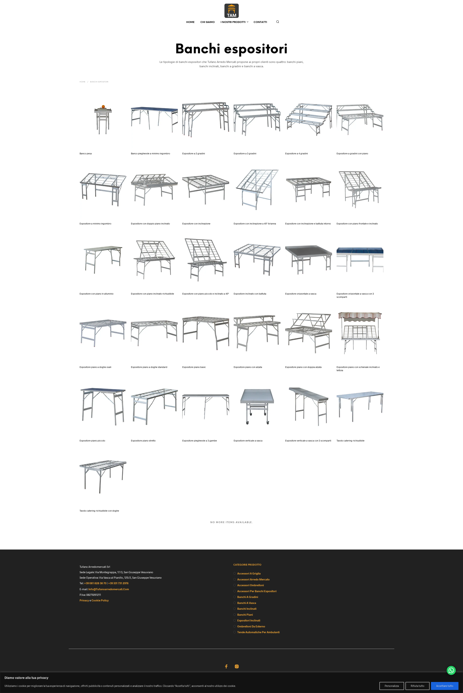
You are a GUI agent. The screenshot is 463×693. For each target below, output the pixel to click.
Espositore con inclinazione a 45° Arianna (255, 223)
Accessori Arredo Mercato (253, 579)
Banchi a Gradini (247, 596)
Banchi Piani (245, 614)
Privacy (84, 600)
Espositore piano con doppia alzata (303, 367)
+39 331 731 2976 (118, 583)
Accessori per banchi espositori (257, 591)
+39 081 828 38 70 (95, 583)
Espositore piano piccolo (92, 440)
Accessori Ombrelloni (250, 585)
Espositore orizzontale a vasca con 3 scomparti (355, 295)
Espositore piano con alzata (248, 367)
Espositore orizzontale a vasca (300, 293)
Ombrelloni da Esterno (251, 626)
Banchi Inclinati (246, 608)
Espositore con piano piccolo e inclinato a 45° (205, 293)
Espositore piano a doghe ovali (95, 367)
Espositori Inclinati (248, 620)
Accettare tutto (444, 685)
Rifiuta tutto (417, 685)
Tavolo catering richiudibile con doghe (99, 510)
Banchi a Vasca (246, 602)
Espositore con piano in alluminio (96, 293)
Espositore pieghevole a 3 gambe (199, 440)
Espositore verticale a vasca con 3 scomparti (308, 440)
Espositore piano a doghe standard (149, 367)
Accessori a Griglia (249, 573)
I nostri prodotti (233, 22)
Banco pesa (86, 153)
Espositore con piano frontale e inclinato (357, 223)
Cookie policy (100, 600)
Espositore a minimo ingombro (95, 223)
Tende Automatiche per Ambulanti (258, 632)
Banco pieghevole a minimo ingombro (150, 153)
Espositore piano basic (194, 367)
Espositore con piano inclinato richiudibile (152, 293)
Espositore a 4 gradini (296, 153)
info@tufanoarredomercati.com (108, 589)
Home (190, 22)
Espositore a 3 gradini (245, 153)
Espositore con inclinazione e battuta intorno (308, 223)
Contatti (260, 22)
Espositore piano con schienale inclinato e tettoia (358, 369)
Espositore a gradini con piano (352, 153)
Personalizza (392, 685)
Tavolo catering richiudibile (350, 440)
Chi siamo (207, 22)
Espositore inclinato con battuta (250, 293)
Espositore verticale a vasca (248, 440)
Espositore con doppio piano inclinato (150, 223)
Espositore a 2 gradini (193, 153)
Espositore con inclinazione (196, 223)
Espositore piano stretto (143, 440)
